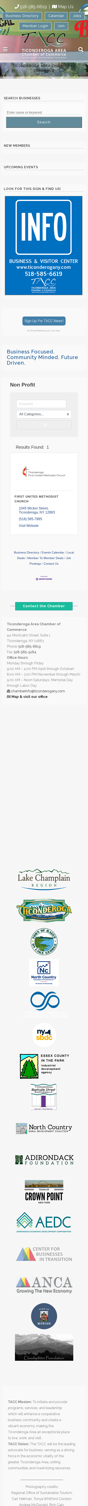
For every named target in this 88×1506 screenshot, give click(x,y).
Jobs (77, 16)
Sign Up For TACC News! (44, 321)
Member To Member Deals (45, 558)
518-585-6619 (33, 6)
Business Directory (22, 16)
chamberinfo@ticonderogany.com (38, 691)
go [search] (45, 425)
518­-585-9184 (25, 652)
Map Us (65, 6)
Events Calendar (53, 552)
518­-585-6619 (29, 646)
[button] (12, 447)
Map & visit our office (30, 697)
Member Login (35, 26)
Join (61, 26)
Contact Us (51, 563)
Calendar (56, 16)
